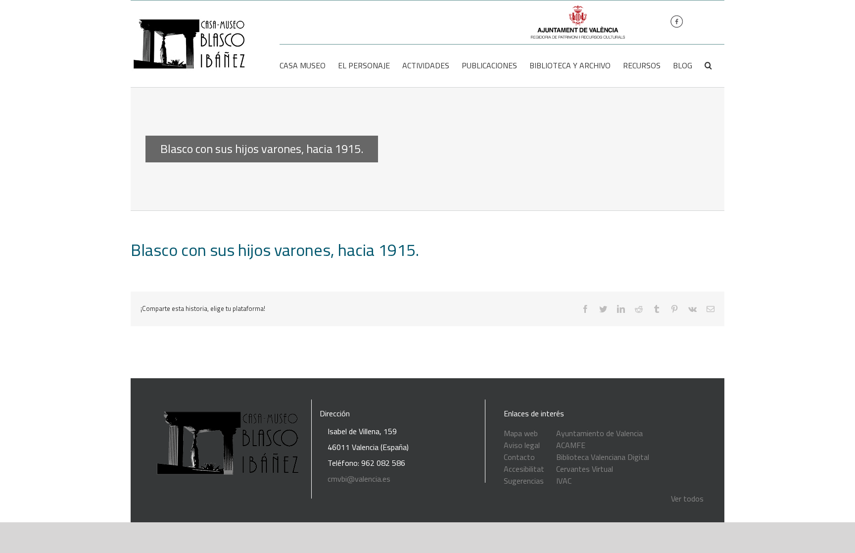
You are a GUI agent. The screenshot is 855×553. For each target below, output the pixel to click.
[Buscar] (708, 65)
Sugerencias (524, 481)
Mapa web (521, 433)
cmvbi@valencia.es (359, 479)
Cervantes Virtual (584, 469)
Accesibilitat (524, 469)
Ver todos (687, 498)
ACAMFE (570, 445)
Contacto (519, 457)
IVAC (563, 481)
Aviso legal (522, 445)
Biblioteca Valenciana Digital (602, 457)
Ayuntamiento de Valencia (599, 433)
